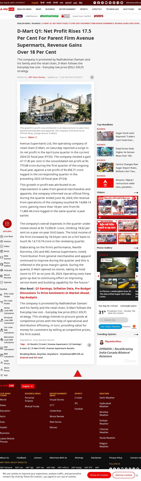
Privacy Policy (115, 458)
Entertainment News (58, 394)
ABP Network (6, 467)
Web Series (55, 421)
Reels (6, 251)
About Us (4, 458)
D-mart (43, 344)
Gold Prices (7, 362)
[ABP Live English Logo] (7, 9)
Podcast (8, 270)
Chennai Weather (104, 431)
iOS (35, 357)
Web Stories (7, 257)
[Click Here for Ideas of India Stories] (65, 16)
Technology (112, 9)
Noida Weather (107, 437)
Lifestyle (96, 9)
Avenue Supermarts (58, 344)
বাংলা (61, 2)
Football (79, 408)
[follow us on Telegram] (118, 2)
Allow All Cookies (99, 475)
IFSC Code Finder (9, 295)
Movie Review (7, 276)
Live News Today (5, 394)
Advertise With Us (58, 458)
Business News (33, 394)
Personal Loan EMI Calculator (9, 320)
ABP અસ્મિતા (63, 467)
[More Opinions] (136, 334)
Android (24, 357)
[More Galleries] (136, 248)
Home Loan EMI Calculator (9, 311)
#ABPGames (31, 16)
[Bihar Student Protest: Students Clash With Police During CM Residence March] (117, 207)
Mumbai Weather (104, 413)
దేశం (80, 2)
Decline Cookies (124, 475)
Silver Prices (7, 369)
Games (7, 241)
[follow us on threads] (102, 2)
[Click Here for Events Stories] (98, 16)
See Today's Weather (110, 326)
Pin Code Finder (8, 302)
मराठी (49, 2)
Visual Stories (57, 399)
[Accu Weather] (134, 327)
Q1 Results (32, 344)
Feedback (21, 458)
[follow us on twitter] (94, 2)
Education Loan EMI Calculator (9, 340)
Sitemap (79, 458)
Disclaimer (96, 458)
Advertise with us (133, 3)
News (38, 9)
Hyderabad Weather (105, 405)
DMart (31, 137)
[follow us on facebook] (98, 2)
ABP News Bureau (36, 77)
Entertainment (67, 9)
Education (5, 410)
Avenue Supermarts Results (60, 348)
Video (7, 246)
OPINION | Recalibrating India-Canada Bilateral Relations (116, 352)
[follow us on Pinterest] (114, 2)
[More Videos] (136, 192)
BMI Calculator (9, 355)
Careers (38, 458)
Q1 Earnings (75, 344)
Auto (2, 421)
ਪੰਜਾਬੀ (55, 2)
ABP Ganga (76, 467)
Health (3, 427)
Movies (53, 427)
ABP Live (19, 467)
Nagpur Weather (104, 445)
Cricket (78, 397)
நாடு (75, 2)
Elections (128, 9)
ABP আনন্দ (40, 467)
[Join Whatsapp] (121, 2)
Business (50, 9)
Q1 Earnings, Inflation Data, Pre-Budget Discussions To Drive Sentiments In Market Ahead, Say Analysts (55, 293)
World (3, 399)
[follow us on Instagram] (110, 2)
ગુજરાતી (68, 2)
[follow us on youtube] (106, 2)
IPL (76, 403)
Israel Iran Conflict (82, 16)
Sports (84, 9)
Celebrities (55, 410)
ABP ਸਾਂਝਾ (88, 467)
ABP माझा (51, 467)
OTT (52, 405)
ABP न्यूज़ (29, 467)
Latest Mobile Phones (7, 440)
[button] (7, 226)
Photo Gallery (7, 264)
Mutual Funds (32, 406)
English (35, 2)
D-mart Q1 (25, 348)
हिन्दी (42, 2)
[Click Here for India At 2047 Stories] (19, 16)
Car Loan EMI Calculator (9, 330)
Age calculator (9, 348)
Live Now (8, 236)
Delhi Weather (107, 397)
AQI (6, 375)
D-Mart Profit (38, 348)
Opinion (8, 282)
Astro (3, 416)
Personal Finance (29, 399)
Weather (104, 394)
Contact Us (135, 458)
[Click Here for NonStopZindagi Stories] (49, 16)
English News (24, 9)
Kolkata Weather (104, 422)
